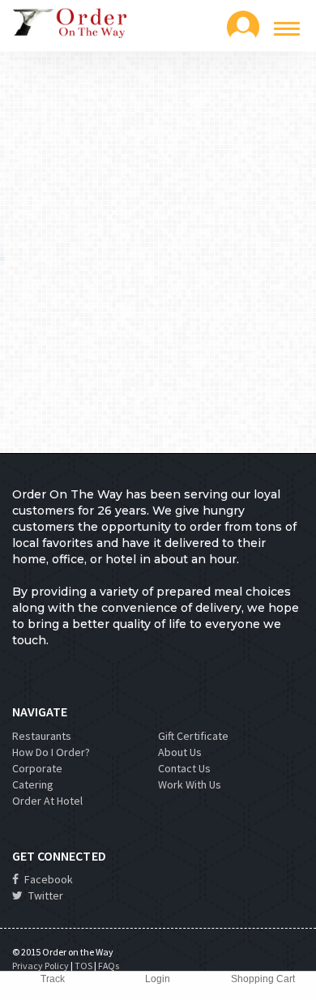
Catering (32, 784)
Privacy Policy (40, 965)
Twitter (44, 895)
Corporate (37, 768)
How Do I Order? (51, 752)
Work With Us (189, 784)
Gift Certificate (193, 736)
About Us (180, 752)
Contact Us (184, 768)
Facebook (47, 879)
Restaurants (41, 736)
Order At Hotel (47, 800)
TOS (83, 965)
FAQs (108, 965)
